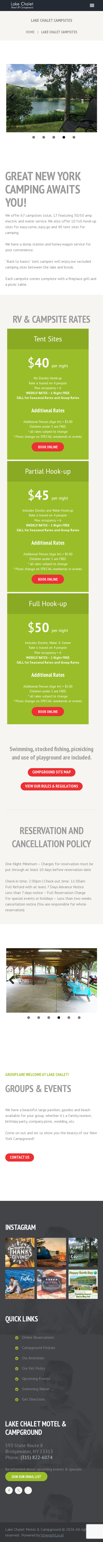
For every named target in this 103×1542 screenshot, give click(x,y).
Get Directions (33, 1399)
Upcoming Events (36, 1378)
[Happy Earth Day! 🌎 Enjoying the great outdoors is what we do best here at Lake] (83, 1284)
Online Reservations (38, 1337)
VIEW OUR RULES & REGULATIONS (51, 786)
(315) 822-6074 (36, 1457)
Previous (13, 98)
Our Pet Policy (33, 1368)
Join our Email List (26, 1476)
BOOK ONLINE (48, 447)
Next (90, 98)
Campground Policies (38, 1347)
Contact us (19, 1157)
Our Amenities (33, 1357)
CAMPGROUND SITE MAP (51, 772)
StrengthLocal (52, 1535)
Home (30, 32)
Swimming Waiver (36, 1388)
